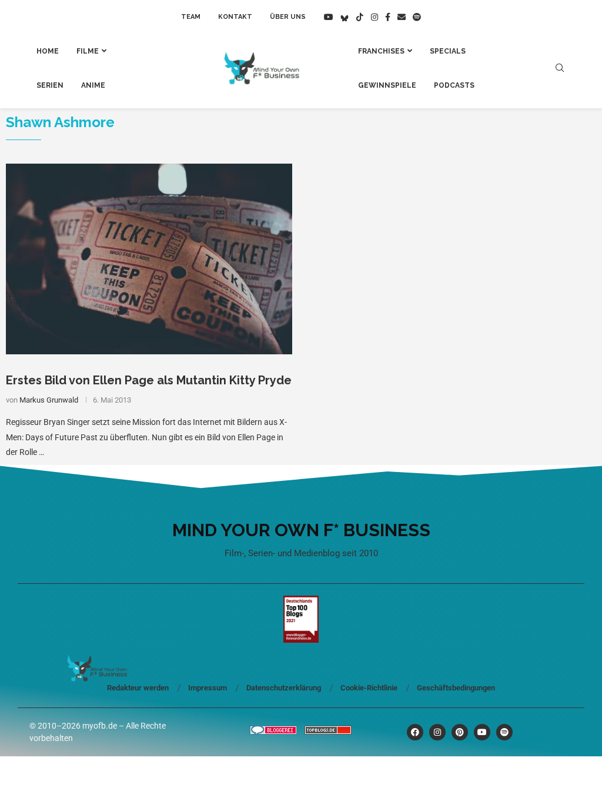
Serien (49, 85)
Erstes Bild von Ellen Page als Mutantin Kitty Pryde (149, 380)
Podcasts (454, 85)
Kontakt (235, 17)
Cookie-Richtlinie (368, 687)
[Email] (401, 17)
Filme (87, 51)
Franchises (381, 51)
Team (190, 17)
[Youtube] (328, 17)
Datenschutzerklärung (283, 687)
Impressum (207, 687)
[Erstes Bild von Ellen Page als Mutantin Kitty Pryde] (149, 259)
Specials (448, 51)
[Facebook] (387, 17)
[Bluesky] (344, 17)
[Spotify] (417, 17)
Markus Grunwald (48, 400)
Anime (93, 85)
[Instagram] (374, 17)
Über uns (288, 17)
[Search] (560, 68)
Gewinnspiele (387, 85)
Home (47, 51)
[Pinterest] (460, 732)
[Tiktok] (359, 17)
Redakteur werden (138, 687)
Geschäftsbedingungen (456, 687)
